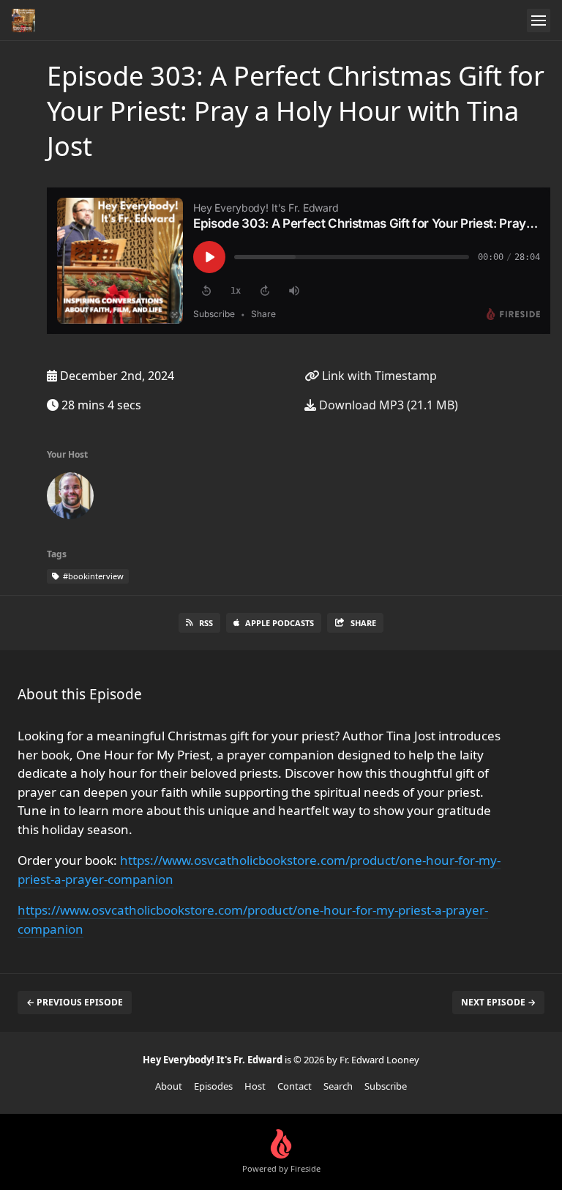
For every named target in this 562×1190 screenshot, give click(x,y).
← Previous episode (74, 1002)
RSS (206, 622)
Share (363, 622)
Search (338, 1086)
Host (255, 1086)
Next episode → (498, 1002)
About (168, 1086)
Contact (294, 1086)
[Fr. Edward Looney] (70, 498)
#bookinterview (92, 575)
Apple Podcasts (279, 622)
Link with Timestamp (378, 376)
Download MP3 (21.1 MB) (387, 405)
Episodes (213, 1086)
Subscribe (385, 1086)
